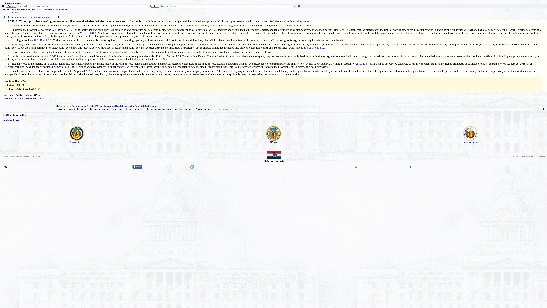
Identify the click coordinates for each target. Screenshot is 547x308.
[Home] (3, 5)
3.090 (83, 109)
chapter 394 (123, 66)
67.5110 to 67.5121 (63, 29)
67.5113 (53, 56)
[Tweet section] (192, 168)
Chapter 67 (16, 13)
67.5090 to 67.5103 (85, 32)
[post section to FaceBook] (137, 168)
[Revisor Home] (5, 167)
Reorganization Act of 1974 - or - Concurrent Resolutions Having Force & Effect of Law (114, 106)
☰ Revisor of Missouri (12, 3)
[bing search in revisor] (411, 167)
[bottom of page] (58, 17)
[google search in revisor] (356, 167)
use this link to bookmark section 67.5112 (25, 98)
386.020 (56, 66)
